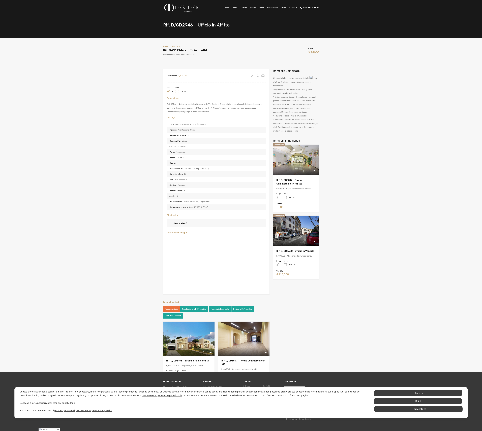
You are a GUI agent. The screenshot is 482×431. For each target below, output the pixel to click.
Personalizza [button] (419, 409)
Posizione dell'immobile (242, 309)
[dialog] (241, 402)
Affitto (244, 8)
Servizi (261, 8)
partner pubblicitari (64, 410)
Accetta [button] (419, 393)
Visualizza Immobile (188, 349)
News (283, 8)
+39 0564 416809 (311, 8)
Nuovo (253, 8)
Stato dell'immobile (173, 315)
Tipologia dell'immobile (219, 309)
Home (226, 8)
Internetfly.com (304, 419)
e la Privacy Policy (102, 410)
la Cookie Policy (84, 410)
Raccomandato (171, 309)
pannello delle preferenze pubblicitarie (162, 395)
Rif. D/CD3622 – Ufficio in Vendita (295, 251)
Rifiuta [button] (418, 401)
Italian (45, 429)
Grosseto (176, 46)
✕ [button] (462, 390)
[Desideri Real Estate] (182, 12)
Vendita (235, 8)
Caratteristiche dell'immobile (194, 309)
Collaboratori (272, 8)
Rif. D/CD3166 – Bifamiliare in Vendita (187, 360)
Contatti (293, 8)
